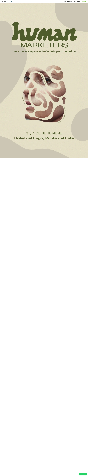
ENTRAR (84, 1)
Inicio (65, 1)
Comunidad (74, 1)
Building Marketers (69, 1)
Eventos (78, 1)
